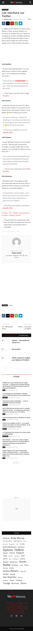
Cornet (22, 544)
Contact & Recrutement (13, 603)
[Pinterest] (12, 23)
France (4, 429)
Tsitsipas (19, 580)
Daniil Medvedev (10, 547)
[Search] (30, 2)
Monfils (23, 562)
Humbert (10, 556)
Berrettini (5, 544)
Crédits (24, 603)
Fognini (5, 553)
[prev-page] (3, 367)
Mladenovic (14, 562)
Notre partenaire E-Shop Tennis (16, 609)
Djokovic (8, 550)
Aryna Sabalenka (7, 541)
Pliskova (5, 568)
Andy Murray (17, 538)
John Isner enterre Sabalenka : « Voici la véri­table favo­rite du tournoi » (15, 402)
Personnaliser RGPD (12, 607)
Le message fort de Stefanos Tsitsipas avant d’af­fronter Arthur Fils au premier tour (16, 394)
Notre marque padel (16, 611)
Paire (26, 565)
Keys (10, 559)
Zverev (23, 583)
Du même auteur (23, 335)
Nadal (6, 565)
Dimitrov (21, 547)
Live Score (23, 607)
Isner (23, 556)
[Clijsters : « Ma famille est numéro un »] (6, 342)
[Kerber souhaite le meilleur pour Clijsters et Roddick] (6, 360)
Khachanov (16, 559)
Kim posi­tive (16, 349)
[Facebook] (4, 23)
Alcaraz (6, 538)
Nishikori (14, 565)
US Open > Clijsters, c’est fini (11, 215)
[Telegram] (20, 23)
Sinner (12, 574)
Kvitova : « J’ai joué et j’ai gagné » (24, 328)
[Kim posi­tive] (6, 351)
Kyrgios (6, 562)
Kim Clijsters (5, 9)
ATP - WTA (5, 436)
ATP (4, 390)
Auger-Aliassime (17, 541)
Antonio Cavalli (8, 19)
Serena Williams (11, 571)
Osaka (21, 565)
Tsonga (6, 583)
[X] (8, 23)
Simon (6, 574)
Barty (24, 541)
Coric (17, 544)
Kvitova (11, 305)
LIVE (4, 419)
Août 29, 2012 (8, 132)
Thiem (11, 580)
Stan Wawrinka (9, 577)
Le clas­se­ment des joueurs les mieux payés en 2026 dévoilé (16, 433)
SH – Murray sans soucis (7, 328)
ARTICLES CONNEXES (11, 335)
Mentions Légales (16, 605)
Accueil (4, 7)
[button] (3, 2)
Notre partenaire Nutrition (16, 613)
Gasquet (20, 553)
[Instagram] (16, 616)
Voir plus (16, 462)
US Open (5, 397)
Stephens (20, 577)
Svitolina (5, 580)
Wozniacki (15, 583)
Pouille (11, 568)
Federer (19, 550)
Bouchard (11, 544)
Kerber (5, 559)
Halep (5, 556)
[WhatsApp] (16, 23)
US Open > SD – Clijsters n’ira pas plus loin (16, 213)
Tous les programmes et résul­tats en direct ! (16, 417)
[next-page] (6, 367)
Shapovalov (23, 571)
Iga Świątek (17, 556)
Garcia (12, 553)
